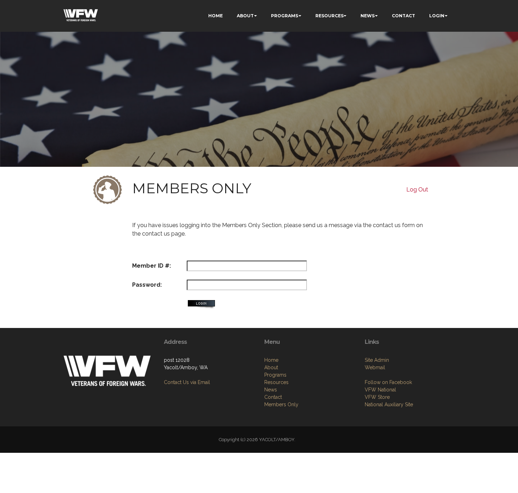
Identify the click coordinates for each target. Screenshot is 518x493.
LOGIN (436, 15)
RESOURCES (329, 15)
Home (271, 360)
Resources (276, 382)
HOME (215, 15)
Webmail (375, 367)
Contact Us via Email (187, 382)
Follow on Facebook (388, 382)
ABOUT (245, 15)
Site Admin (377, 360)
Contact (273, 397)
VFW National (380, 389)
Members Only (281, 404)
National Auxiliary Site (389, 404)
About (271, 367)
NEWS (367, 15)
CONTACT (403, 15)
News (270, 389)
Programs (275, 375)
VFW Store (377, 397)
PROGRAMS (284, 15)
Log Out (417, 189)
